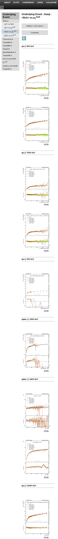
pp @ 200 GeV (28, 259)
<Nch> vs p (10, 31)
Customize (35, 33)
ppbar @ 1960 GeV (30, 319)
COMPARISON (28, 2)
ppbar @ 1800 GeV (30, 379)
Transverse (7, 39)
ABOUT (7, 2)
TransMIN (6, 46)
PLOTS (16, 2)
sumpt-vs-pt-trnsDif (10, 66)
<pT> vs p (9, 27)
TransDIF (6, 69)
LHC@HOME (51, 2)
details (46, 98)
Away (5, 21)
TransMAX (7, 42)
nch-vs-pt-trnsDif (9, 59)
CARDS (40, 2)
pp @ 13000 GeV (29, 486)
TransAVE (6, 55)
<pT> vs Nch (9, 24)
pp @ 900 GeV (28, 46)
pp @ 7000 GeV (28, 153)
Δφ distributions (8, 52)
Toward (5, 49)
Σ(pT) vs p (10, 35)
